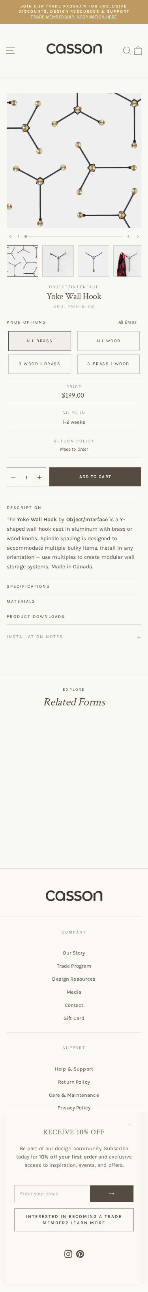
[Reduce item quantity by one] (13, 477)
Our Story (74, 953)
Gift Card (74, 1018)
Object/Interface (74, 287)
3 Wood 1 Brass (40, 363)
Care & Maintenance (74, 1095)
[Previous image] (10, 236)
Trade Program (74, 966)
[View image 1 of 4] (22, 261)
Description (24, 507)
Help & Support (74, 1069)
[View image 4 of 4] (129, 261)
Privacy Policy (74, 1108)
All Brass (39, 340)
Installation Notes (35, 636)
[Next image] (137, 236)
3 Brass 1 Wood (108, 363)
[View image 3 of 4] (93, 261)
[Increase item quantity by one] (39, 477)
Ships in (74, 412)
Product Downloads (36, 616)
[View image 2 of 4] (58, 261)
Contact (74, 1005)
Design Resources (74, 979)
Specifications (28, 586)
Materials (21, 601)
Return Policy (74, 1082)
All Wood (108, 340)
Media (74, 992)
